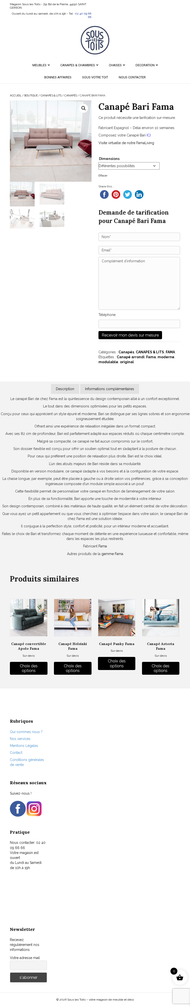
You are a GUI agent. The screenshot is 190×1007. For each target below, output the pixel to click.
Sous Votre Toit (95, 77)
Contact (16, 753)
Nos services (20, 739)
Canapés (70, 95)
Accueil (16, 95)
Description (65, 389)
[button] (83, 108)
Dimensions (109, 159)
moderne (166, 357)
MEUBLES (39, 65)
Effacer (102, 175)
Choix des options (29, 668)
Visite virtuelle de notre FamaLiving (126, 143)
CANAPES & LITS (51, 95)
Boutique (31, 95)
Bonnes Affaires (57, 77)
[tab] (65, 389)
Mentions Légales (24, 746)
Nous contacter (132, 77)
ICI (149, 135)
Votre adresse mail (25, 958)
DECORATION (145, 65)
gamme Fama (112, 554)
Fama (151, 357)
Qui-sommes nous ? (26, 732)
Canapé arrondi (130, 357)
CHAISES (115, 65)
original (127, 362)
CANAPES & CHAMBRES (77, 65)
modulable (108, 362)
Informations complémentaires (109, 389)
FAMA (170, 352)
